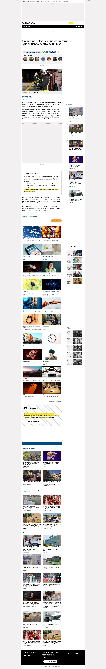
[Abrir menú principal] (83, 22)
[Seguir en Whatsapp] (80, 653)
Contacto (59, 666)
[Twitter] (52, 52)
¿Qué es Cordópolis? (48, 666)
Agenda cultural (64, 1)
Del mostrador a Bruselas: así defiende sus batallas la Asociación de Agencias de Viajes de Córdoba (69, 274)
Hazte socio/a (71, 23)
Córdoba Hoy (27, 26)
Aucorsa (51, 1)
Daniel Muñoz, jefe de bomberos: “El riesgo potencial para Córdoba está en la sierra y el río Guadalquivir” (70, 334)
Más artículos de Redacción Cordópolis (32, 490)
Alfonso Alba (25, 467)
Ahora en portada (27, 532)
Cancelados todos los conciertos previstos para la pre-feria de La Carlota (51, 463)
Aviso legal (55, 666)
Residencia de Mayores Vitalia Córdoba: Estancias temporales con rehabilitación (69, 260)
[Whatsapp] (44, 52)
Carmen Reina (45, 570)
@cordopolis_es (26, 99)
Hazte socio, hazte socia (33, 421)
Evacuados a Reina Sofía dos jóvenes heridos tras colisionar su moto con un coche (52, 624)
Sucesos (39, 1)
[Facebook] (47, 52)
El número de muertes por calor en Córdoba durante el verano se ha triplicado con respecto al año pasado (51, 548)
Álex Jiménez (25, 588)
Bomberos (35, 216)
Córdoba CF (68, 1)
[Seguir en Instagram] (75, 653)
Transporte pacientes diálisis (34, 1)
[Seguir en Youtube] (77, 653)
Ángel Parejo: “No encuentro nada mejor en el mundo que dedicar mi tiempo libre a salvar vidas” (69, 355)
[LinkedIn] (55, 52)
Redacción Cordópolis (26, 96)
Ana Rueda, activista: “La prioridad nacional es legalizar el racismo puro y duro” (69, 341)
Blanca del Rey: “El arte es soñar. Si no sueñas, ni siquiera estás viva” (69, 362)
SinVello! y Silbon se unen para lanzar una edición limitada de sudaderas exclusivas (69, 281)
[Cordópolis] (31, 652)
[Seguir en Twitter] (70, 653)
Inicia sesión (77, 23)
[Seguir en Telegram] (73, 653)
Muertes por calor (43, 1)
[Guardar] (58, 52)
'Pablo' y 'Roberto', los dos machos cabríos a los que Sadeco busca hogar (31, 624)
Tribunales (47, 1)
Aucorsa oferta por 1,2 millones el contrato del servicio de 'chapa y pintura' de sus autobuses (51, 567)
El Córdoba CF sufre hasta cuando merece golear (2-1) (51, 584)
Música (54, 1)
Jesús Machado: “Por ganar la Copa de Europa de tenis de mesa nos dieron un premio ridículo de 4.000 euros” (69, 348)
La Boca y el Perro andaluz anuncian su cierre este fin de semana (32, 482)
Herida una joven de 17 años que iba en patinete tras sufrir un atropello (75, 134)
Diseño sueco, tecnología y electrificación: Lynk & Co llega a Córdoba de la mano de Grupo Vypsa (70, 267)
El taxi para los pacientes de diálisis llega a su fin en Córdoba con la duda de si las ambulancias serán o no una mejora (31, 548)
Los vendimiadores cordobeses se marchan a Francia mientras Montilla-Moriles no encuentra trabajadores (31, 464)
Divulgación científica (58, 1)
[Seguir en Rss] (82, 653)
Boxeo (71, 1)
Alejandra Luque (46, 466)
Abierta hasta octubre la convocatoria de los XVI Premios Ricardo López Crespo (31, 507)
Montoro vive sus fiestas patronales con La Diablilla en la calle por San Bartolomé (51, 507)
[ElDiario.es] (79, 26)
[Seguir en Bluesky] (68, 653)
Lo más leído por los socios (29, 448)
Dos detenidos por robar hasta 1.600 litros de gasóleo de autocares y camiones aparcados (52, 525)
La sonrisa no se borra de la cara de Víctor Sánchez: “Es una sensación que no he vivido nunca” (31, 585)
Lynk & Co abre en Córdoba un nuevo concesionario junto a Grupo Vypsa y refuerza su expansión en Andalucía (69, 253)
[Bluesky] (50, 52)
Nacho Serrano (45, 587)
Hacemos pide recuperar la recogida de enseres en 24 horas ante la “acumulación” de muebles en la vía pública (32, 526)
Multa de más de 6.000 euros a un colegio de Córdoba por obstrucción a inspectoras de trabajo (32, 567)
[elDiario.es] (31, 655)
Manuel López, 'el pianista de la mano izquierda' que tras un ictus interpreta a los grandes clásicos (31, 603)
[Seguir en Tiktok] (78, 653)
